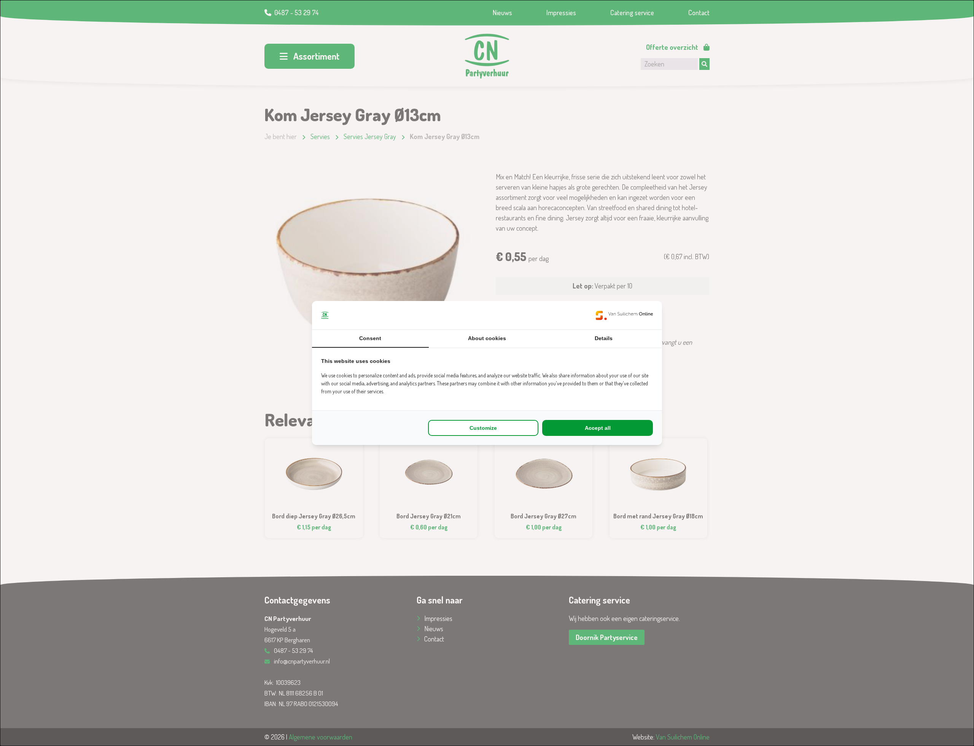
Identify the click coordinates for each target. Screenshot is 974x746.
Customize (483, 428)
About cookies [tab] (487, 338)
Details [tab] (604, 338)
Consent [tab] (370, 338)
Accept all (598, 428)
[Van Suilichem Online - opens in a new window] (624, 315)
